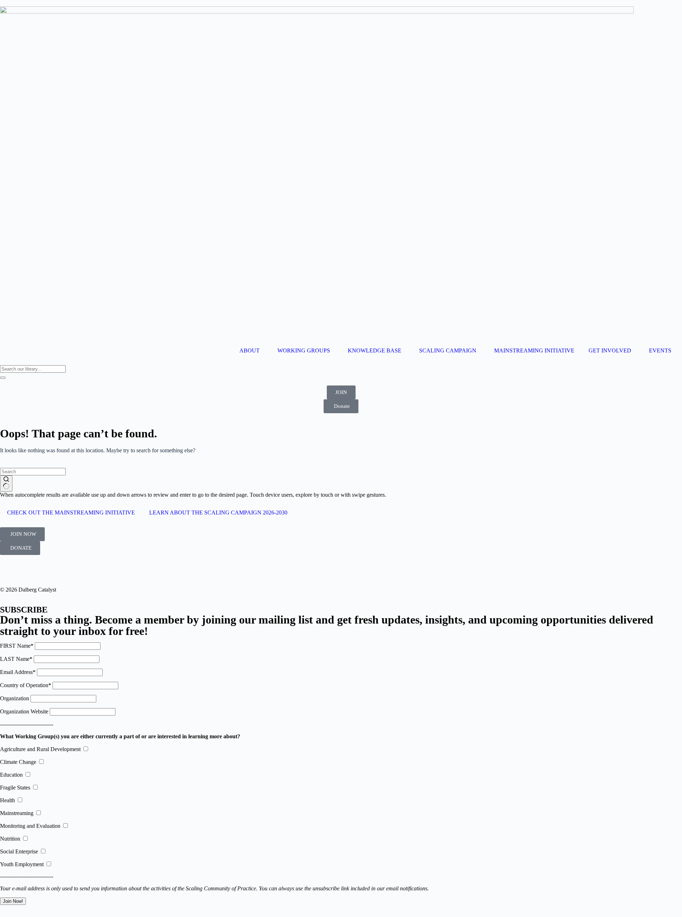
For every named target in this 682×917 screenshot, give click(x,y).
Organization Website (24, 711)
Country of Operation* (25, 685)
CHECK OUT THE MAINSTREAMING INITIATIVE (71, 512)
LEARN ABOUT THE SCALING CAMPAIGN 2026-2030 (218, 512)
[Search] (3, 378)
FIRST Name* (16, 646)
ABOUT (249, 350)
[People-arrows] (47, 570)
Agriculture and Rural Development (40, 749)
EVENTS (660, 350)
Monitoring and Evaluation (30, 826)
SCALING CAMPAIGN (447, 350)
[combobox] (33, 369)
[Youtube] (28, 570)
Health (7, 800)
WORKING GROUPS (303, 350)
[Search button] (6, 483)
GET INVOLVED (610, 350)
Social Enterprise (19, 851)
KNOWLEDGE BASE (374, 350)
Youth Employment (22, 864)
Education (11, 775)
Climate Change (18, 762)
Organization (14, 698)
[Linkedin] (9, 570)
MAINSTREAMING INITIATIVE (534, 350)
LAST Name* (16, 659)
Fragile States (15, 787)
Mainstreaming (16, 813)
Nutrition (10, 839)
